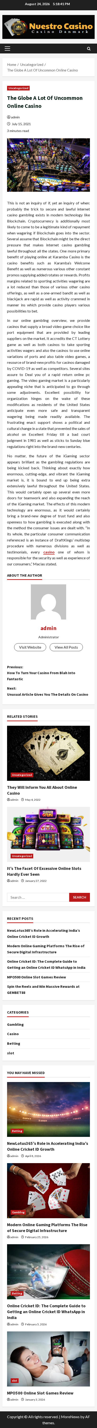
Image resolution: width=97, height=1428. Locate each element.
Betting (13, 1043)
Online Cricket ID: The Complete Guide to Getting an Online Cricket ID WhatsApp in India (46, 1311)
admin (15, 117)
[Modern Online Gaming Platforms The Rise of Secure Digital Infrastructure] (48, 1190)
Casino (13, 1033)
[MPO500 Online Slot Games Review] (48, 1359)
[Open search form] (89, 48)
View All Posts (66, 647)
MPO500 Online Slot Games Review (36, 977)
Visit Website (30, 647)
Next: (47, 691)
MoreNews (70, 1416)
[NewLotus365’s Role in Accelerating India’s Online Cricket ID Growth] (48, 1109)
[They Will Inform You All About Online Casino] (48, 753)
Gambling (15, 1024)
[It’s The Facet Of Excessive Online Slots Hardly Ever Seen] (48, 834)
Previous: (41, 673)
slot (10, 1053)
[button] (7, 48)
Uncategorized (18, 88)
